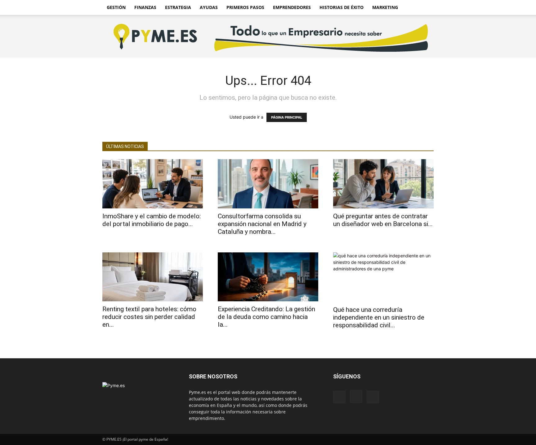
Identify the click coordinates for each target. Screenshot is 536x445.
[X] (373, 397)
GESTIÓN (116, 7)
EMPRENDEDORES (292, 7)
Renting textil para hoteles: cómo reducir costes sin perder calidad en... (149, 316)
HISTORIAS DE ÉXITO (341, 7)
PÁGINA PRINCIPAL (286, 117)
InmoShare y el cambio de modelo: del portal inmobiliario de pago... (151, 220)
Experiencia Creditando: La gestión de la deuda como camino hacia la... (266, 316)
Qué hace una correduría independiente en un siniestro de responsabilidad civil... (378, 317)
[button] (426, 8)
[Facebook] (339, 397)
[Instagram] (356, 396)
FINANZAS (145, 7)
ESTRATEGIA (178, 7)
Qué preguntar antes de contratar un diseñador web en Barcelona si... (383, 220)
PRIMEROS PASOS (245, 7)
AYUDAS (209, 7)
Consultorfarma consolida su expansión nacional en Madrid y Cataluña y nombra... (262, 223)
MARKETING (385, 7)
